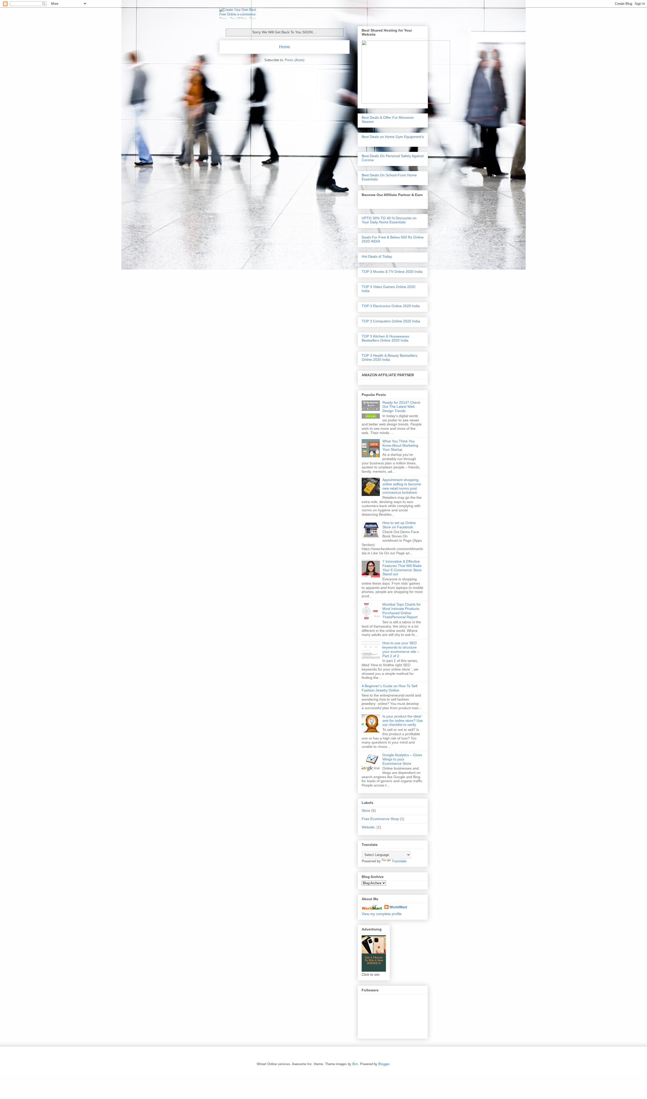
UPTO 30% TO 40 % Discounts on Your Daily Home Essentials (389, 220)
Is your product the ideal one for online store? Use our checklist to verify (402, 720)
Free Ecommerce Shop (380, 819)
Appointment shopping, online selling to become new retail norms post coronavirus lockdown (401, 486)
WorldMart (398, 907)
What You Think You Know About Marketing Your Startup (400, 445)
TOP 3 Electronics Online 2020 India (391, 306)
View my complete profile (382, 914)
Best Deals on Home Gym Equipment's (393, 137)
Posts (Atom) (294, 60)
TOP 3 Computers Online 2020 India (391, 321)
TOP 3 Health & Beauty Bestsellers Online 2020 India (389, 357)
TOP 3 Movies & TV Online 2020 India (392, 272)
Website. (369, 827)
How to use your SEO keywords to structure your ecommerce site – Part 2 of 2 (400, 649)
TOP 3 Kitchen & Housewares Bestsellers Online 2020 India (385, 338)
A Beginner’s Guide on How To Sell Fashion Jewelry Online (389, 688)
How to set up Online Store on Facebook (399, 525)
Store (366, 810)
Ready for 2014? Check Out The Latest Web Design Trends (401, 406)
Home (284, 47)
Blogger (383, 1064)
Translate (399, 861)
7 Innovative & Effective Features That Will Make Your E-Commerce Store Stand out (402, 567)
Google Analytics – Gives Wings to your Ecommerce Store (402, 759)
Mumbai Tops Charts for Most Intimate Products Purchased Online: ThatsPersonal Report (401, 610)
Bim (355, 1064)
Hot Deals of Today (377, 256)
